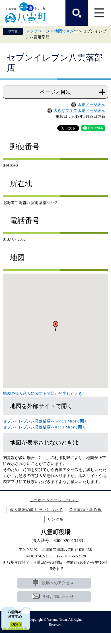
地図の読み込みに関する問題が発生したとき (43, 393)
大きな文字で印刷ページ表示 (79, 110)
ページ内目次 (55, 92)
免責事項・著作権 (85, 509)
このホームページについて (54, 500)
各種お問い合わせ (58, 596)
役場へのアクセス (58, 583)
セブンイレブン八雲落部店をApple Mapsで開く (44, 427)
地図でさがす (66, 31)
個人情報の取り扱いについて (36, 509)
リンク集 (56, 519)
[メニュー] (99, 13)
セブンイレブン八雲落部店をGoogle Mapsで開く (45, 421)
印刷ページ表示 (91, 104)
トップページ (38, 31)
